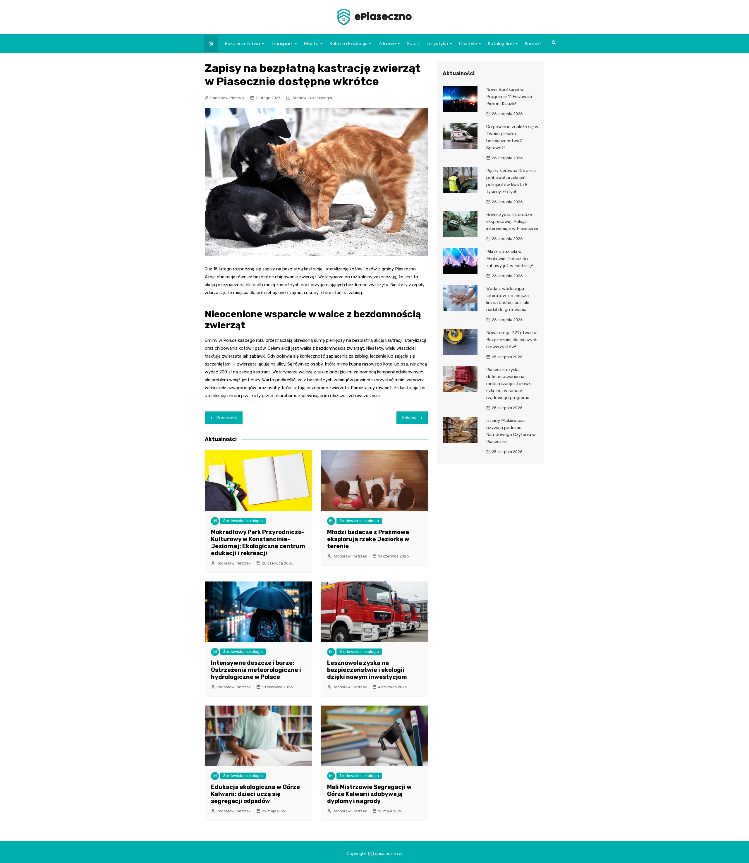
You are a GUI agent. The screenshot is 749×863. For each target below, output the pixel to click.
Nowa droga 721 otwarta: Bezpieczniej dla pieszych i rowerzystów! (511, 339)
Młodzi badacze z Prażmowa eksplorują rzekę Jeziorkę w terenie (368, 539)
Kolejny (409, 418)
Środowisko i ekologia (312, 98)
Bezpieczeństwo (242, 43)
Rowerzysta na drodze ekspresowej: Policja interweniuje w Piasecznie (512, 221)
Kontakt (533, 43)
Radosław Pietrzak (227, 98)
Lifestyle (468, 43)
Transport (282, 43)
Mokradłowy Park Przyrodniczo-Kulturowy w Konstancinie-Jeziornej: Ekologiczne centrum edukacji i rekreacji (258, 543)
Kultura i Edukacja (348, 43)
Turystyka (437, 43)
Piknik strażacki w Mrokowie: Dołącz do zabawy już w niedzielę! (509, 258)
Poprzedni (227, 418)
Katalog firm (501, 43)
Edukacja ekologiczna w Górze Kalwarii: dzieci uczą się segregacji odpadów (255, 793)
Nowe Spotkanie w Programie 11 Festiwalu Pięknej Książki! (509, 96)
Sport (413, 43)
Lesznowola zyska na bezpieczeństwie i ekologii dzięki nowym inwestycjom (367, 669)
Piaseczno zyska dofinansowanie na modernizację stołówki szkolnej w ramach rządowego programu (509, 383)
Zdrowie (387, 43)
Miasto (311, 43)
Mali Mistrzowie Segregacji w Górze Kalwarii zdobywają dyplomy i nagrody (369, 793)
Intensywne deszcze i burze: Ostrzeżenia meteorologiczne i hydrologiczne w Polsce (256, 669)
